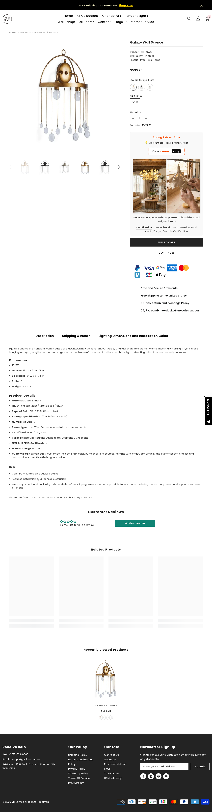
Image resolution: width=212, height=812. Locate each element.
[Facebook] (143, 776)
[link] (31, 620)
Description (45, 336)
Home (12, 32)
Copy (176, 151)
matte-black (106, 717)
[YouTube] (166, 776)
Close (201, 5)
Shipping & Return (76, 336)
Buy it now (166, 253)
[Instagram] (151, 776)
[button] (10, 167)
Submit (200, 766)
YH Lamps (147, 52)
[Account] (198, 18)
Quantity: (135, 112)
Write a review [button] (135, 523)
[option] (64, 95)
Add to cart (166, 242)
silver (111, 717)
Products (25, 32)
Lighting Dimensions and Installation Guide (133, 336)
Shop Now (126, 5)
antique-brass (100, 717)
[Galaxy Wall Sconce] (106, 679)
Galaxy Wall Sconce (106, 705)
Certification (144, 227)
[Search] (189, 18)
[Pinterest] (158, 776)
